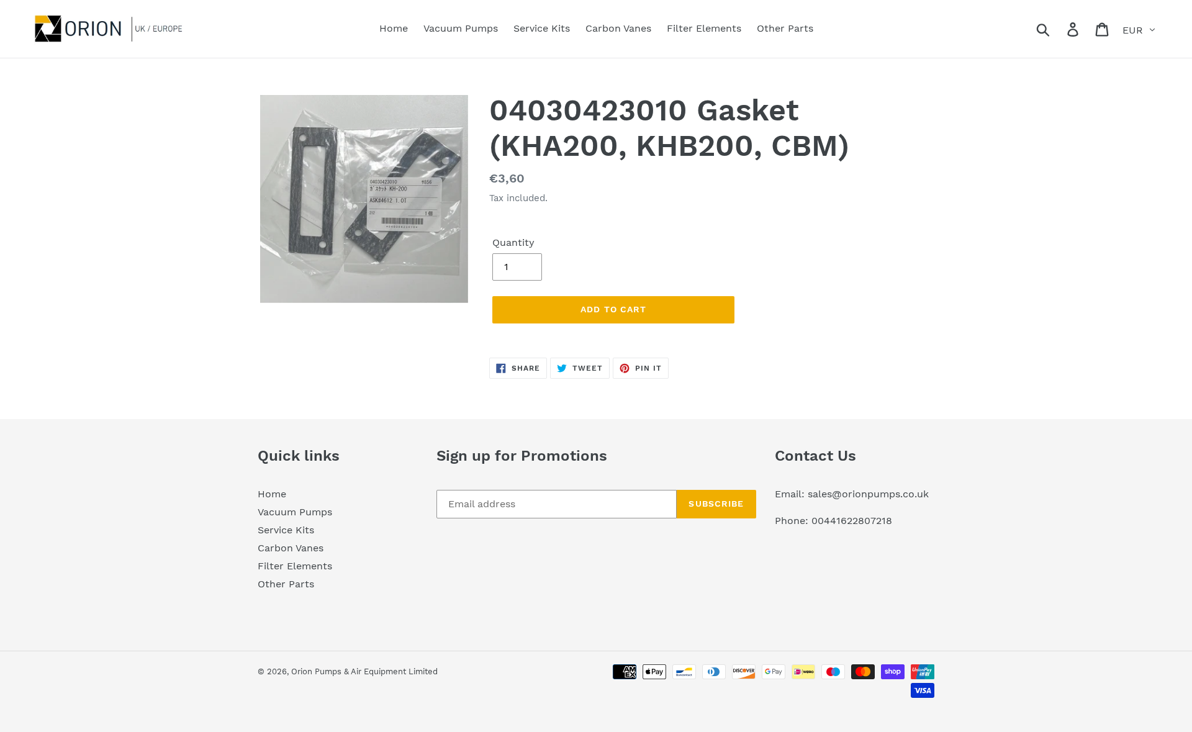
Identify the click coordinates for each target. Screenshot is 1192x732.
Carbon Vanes (290, 548)
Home (272, 494)
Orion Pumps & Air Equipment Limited (364, 671)
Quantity (513, 242)
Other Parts (286, 584)
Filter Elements (295, 566)
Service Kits (286, 530)
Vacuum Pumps (295, 512)
